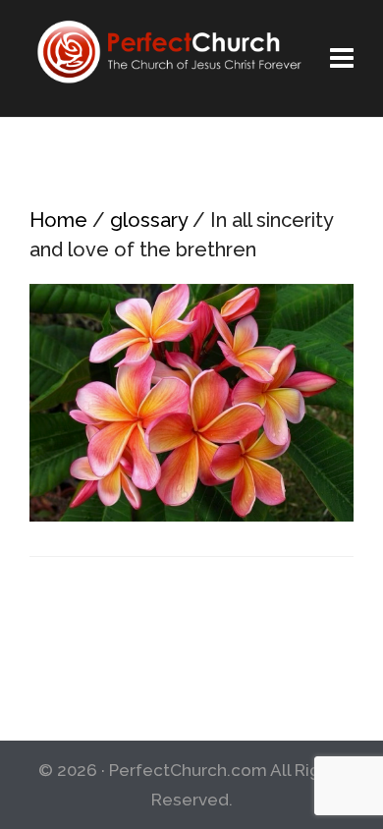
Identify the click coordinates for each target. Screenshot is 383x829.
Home (58, 220)
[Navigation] (342, 59)
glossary (149, 220)
